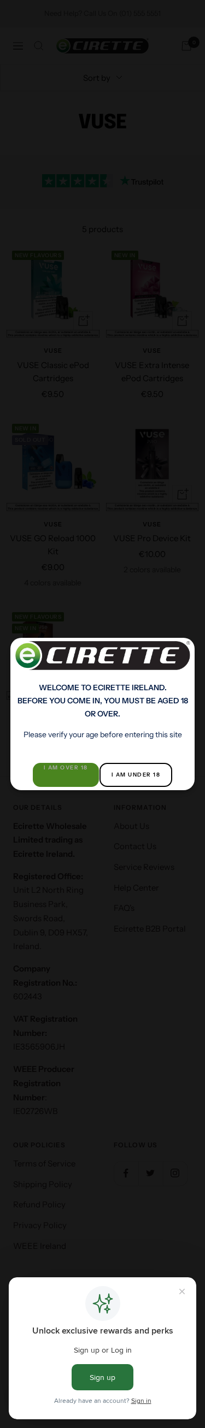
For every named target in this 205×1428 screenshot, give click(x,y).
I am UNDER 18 (136, 774)
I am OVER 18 (66, 767)
